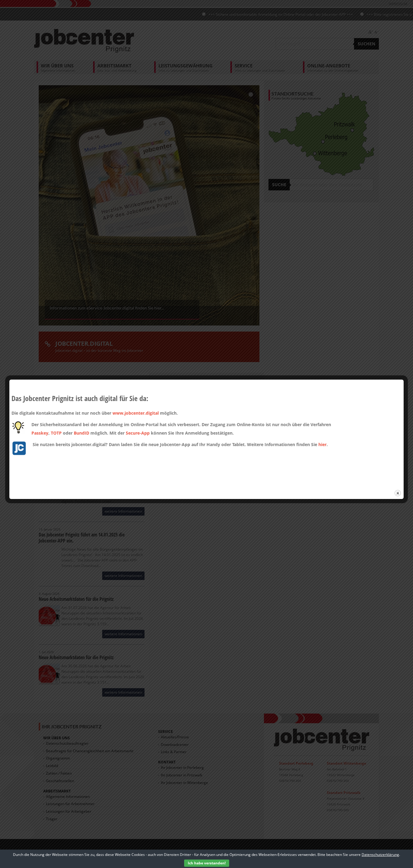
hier (322, 444)
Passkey (39, 433)
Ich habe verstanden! (207, 863)
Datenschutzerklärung (380, 854)
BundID (81, 433)
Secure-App (138, 433)
